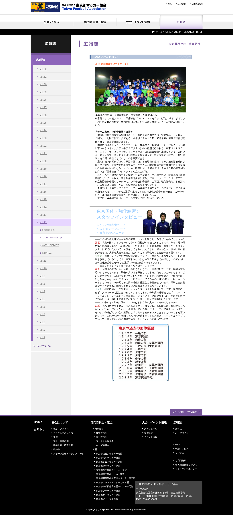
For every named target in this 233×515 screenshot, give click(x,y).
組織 (55, 437)
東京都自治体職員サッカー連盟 (111, 470)
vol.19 (43, 168)
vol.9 (42, 276)
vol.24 (43, 130)
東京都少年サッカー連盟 (108, 490)
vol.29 (43, 92)
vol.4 (42, 314)
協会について (52, 22)
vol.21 (43, 153)
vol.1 (42, 337)
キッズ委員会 (102, 445)
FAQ (170, 3)
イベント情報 (150, 437)
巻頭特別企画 (48, 230)
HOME (38, 422)
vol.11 (43, 260)
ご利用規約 (197, 3)
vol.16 (43, 191)
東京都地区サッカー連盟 (108, 466)
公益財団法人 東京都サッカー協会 (70, 7)
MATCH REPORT (50, 245)
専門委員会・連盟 (95, 22)
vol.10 (43, 268)
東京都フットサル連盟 (107, 499)
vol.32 (43, 69)
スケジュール (150, 429)
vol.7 (42, 291)
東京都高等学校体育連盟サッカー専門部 (115, 478)
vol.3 (42, 322)
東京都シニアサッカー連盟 (109, 462)
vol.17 (43, 184)
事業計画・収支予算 (63, 445)
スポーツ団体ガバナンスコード (68, 453)
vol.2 (42, 329)
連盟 (94, 449)
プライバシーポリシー (186, 469)
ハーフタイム (51, 346)
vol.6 (42, 299)
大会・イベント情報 (138, 22)
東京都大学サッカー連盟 (108, 457)
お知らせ (39, 429)
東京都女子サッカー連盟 (108, 495)
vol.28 (43, 99)
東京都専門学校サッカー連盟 (110, 474)
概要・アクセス (61, 429)
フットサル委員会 (105, 441)
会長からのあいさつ (63, 433)
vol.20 (43, 161)
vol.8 (42, 283)
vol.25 (43, 122)
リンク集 (181, 3)
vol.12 (177, 32)
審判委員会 (101, 437)
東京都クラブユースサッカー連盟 (112, 482)
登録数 (56, 449)
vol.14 (43, 207)
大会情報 (148, 433)
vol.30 (43, 84)
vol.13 (43, 214)
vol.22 (43, 145)
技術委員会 (101, 433)
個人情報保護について (186, 465)
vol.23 (43, 138)
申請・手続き (181, 448)
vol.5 (42, 306)
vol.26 (43, 115)
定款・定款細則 (61, 441)
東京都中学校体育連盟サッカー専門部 (114, 486)
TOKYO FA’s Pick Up (52, 237)
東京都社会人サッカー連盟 (109, 453)
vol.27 (43, 107)
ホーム (159, 32)
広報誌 (181, 22)
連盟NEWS (47, 253)
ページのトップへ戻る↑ (186, 412)
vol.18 (43, 176)
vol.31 (43, 76)
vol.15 (43, 199)
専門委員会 (97, 429)
